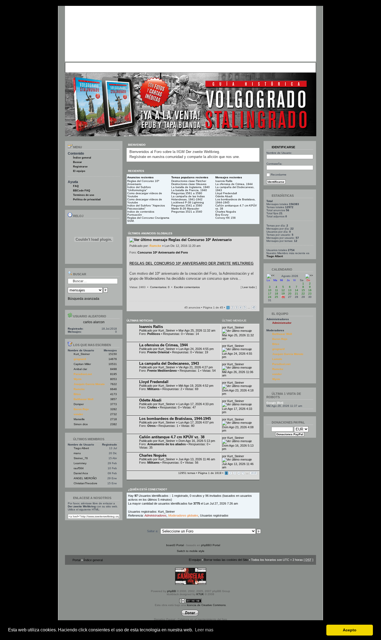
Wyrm (77, 379)
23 (310, 293)
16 (310, 290)
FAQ (76, 186)
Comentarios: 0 (160, 287)
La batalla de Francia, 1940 (189, 190)
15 (303, 290)
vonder (78, 414)
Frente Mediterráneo (162, 370)
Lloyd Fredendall (226, 193)
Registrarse (80, 166)
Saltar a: (152, 531)
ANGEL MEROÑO (85, 478)
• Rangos (146, 67)
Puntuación (134, 214)
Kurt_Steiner (82, 354)
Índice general (82, 157)
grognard (80, 359)
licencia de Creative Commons (206, 605)
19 (283, 293)
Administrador (281, 322)
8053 (113, 379)
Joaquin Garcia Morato (89, 384)
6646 (113, 389)
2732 (113, 414)
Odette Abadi (223, 196)
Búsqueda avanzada (83, 299)
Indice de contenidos (140, 211)
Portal (76, 560)
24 (269, 296)
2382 (113, 424)
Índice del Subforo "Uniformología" (139, 189)
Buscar (77, 162)
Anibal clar (80, 369)
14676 (112, 359)
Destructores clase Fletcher (188, 180)
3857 (113, 399)
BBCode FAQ (81, 190)
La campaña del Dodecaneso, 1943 (169, 363)
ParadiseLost (83, 374)
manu (77, 453)
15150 (112, 354)
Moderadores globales (183, 515)
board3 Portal (175, 545)
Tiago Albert (81, 448)
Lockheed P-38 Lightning (187, 202)
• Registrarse (197, 67)
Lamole (277, 359)
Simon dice (81, 424)
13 (289, 290)
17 (269, 293)
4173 (113, 394)
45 (253, 307)
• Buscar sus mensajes (170, 67)
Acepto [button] (349, 630)
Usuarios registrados (214, 515)
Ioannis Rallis (223, 180)
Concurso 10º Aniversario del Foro (163, 252)
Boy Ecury (221, 214)
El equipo (79, 171)
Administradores (155, 515)
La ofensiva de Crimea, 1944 (234, 184)
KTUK (200, 594)
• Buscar (117, 67)
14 (296, 290)
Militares (153, 389)
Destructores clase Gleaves (188, 184)
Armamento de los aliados (166, 444)
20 (289, 293)
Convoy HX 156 (225, 217)
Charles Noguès (225, 211)
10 (269, 290)
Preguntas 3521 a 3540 (186, 211)
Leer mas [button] (204, 629)
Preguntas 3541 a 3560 (186, 205)
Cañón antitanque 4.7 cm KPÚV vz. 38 (171, 437)
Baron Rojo (81, 409)
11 (276, 290)
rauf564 (79, 468)
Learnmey (80, 463)
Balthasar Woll (83, 399)
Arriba (255, 292)
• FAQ (106, 67)
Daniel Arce (81, 473)
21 (296, 293)
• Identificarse (217, 67)
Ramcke (79, 389)
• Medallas (131, 67)
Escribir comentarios (187, 287)
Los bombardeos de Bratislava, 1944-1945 (175, 419)
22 (303, 293)
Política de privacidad (87, 199)
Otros (151, 425)
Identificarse (283, 147)
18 (276, 293)
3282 (113, 409)
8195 (113, 374)
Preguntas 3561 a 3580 (186, 193)
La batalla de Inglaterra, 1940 (190, 187)
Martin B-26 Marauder (185, 208)
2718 (113, 419)
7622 (113, 384)
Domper (79, 404)
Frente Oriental (158, 352)
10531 (112, 364)
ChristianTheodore (85, 483)
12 (283, 290)
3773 (113, 404)
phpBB (171, 591)
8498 (113, 369)
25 (276, 296)
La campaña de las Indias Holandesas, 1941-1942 (188, 198)
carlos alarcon (94, 322)
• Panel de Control (87, 67)
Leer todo (248, 287)
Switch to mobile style (190, 551)
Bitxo (77, 394)
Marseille (79, 419)
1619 (253, 473)
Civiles (152, 407)
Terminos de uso (83, 195)
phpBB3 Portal (210, 545)
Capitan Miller (82, 364)
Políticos (153, 333)
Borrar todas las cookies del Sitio (226, 559)
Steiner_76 (81, 458)
